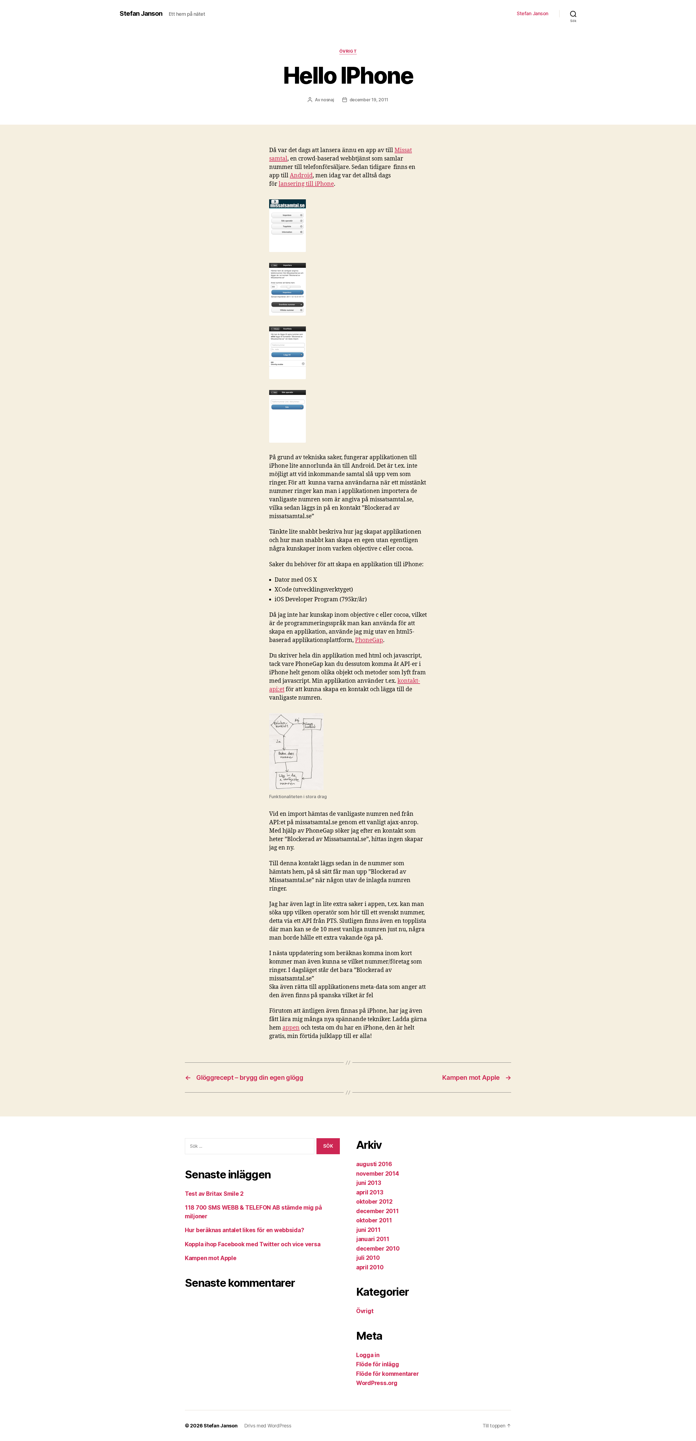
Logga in (368, 1355)
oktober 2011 (374, 1220)
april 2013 (369, 1192)
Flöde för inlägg (377, 1364)
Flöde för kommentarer (387, 1373)
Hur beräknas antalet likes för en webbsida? (244, 1230)
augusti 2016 (374, 1164)
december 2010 (378, 1248)
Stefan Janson (141, 13)
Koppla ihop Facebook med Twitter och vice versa (252, 1244)
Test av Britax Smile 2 (214, 1193)
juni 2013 (368, 1182)
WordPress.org (376, 1383)
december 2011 (377, 1211)
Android (301, 175)
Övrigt (348, 51)
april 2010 (369, 1267)
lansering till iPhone (306, 184)
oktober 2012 (374, 1201)
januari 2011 (372, 1239)
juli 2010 (368, 1257)
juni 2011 (368, 1229)
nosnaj (327, 99)
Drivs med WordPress (267, 1426)
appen (291, 1027)
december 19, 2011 (369, 99)
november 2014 (377, 1173)
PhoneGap (369, 640)
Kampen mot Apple (211, 1258)
